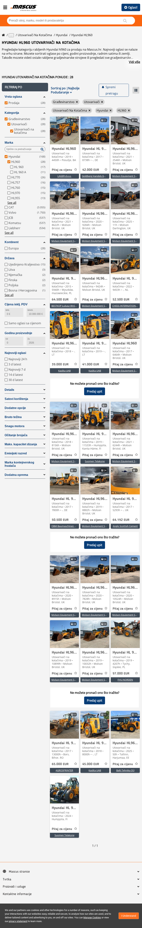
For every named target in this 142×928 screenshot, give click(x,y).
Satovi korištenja (16, 398)
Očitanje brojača (16, 435)
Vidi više (134, 62)
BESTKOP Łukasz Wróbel (64, 305)
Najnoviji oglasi (15, 352)
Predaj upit (94, 391)
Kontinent (11, 242)
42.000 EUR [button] (90, 170)
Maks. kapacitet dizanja (21, 444)
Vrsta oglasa (13, 96)
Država (9, 258)
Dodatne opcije (15, 408)
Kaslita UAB (64, 370)
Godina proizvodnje (18, 333)
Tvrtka (7, 879)
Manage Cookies (92, 917)
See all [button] (11, 203)
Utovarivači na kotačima (35, 35)
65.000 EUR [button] (60, 764)
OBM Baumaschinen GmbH (66, 526)
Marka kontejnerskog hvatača (19, 464)
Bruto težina (13, 417)
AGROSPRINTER (64, 770)
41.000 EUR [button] (90, 364)
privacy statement (18, 921)
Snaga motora (14, 426)
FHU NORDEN (125, 679)
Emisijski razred (16, 453)
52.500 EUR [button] (121, 299)
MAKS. (30, 310)
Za (29, 339)
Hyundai (61, 35)
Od (7, 339)
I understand (128, 915)
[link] (64, 130)
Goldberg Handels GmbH (95, 176)
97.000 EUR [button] (121, 673)
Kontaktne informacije (17, 894)
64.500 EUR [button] (60, 299)
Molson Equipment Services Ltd (68, 241)
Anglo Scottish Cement (125, 526)
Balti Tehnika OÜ (125, 770)
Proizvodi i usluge (14, 886)
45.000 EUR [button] (90, 764)
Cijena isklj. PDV (16, 304)
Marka (9, 142)
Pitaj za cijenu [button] (62, 170)
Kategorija (12, 112)
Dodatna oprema (16, 474)
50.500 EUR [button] (60, 520)
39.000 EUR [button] (60, 364)
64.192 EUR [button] (121, 520)
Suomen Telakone (95, 461)
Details (9, 389)
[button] (25, 87)
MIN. (8, 310)
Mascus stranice (19, 871)
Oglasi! (132, 7)
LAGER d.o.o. (64, 176)
